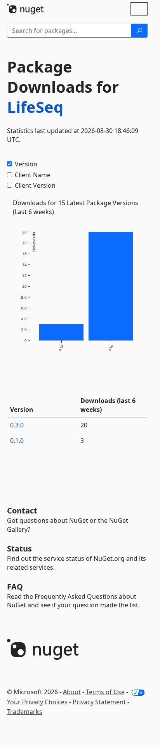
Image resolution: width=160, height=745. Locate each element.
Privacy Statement (99, 702)
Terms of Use (105, 692)
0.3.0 (17, 425)
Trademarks (24, 711)
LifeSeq (35, 107)
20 (83, 425)
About (72, 692)
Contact (22, 510)
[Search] (139, 31)
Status (19, 548)
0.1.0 (17, 440)
